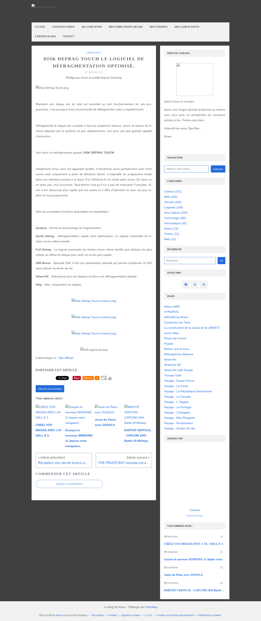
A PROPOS (171, 311)
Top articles (98, 615)
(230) (172, 202)
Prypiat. (169, 343)
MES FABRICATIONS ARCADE (126, 26)
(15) (171, 228)
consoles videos (63, 26)
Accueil (40, 26)
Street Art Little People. (179, 370)
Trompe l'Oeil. (173, 375)
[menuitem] (40, 27)
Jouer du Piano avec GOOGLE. (183, 574)
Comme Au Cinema (194, 516)
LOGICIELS (94, 53)
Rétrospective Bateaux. (179, 354)
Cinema (195, 510)
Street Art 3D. (172, 364)
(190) (173, 207)
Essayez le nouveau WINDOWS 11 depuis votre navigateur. (200, 559)
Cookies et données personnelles (175, 615)
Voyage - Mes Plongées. (180, 417)
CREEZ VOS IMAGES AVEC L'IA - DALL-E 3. (193, 543)
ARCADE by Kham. (176, 317)
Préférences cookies (209, 615)
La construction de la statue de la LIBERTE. (192, 327)
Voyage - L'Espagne (177, 412)
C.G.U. (149, 615)
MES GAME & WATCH (187, 26)
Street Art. (170, 359)
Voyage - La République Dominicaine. (188, 391)
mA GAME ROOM (92, 26)
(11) (171, 233)
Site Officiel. (66, 357)
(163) (176, 212)
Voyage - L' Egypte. (176, 401)
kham (59, 615)
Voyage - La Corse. (176, 386)
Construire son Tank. (177, 322)
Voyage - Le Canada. (177, 396)
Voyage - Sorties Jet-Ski (179, 428)
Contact (68, 36)
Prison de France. (175, 338)
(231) (173, 191)
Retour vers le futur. (177, 349)
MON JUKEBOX (159, 26)
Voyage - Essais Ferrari (179, 380)
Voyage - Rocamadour (178, 423)
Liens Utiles (171, 333)
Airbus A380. (172, 306)
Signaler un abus (131, 615)
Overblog (151, 607)
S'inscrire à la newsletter (50, 389)
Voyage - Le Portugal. (178, 407)
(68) (175, 218)
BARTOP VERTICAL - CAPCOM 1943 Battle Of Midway (200, 590)
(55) (175, 223)
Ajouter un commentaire (69, 484)
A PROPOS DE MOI (45, 36)
